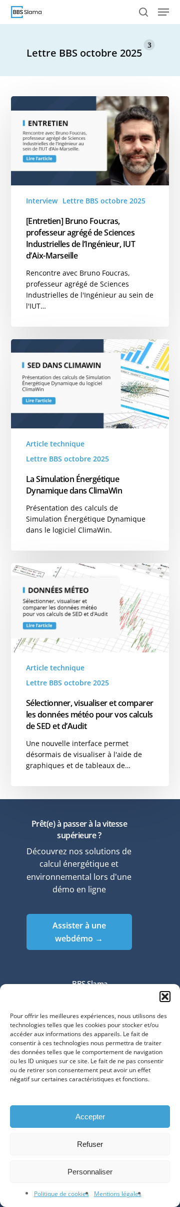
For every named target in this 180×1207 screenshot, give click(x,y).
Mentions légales (118, 1193)
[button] (165, 997)
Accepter (90, 1116)
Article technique (55, 443)
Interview (42, 200)
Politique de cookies (61, 1193)
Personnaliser (90, 1171)
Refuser (90, 1144)
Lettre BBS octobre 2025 (104, 200)
